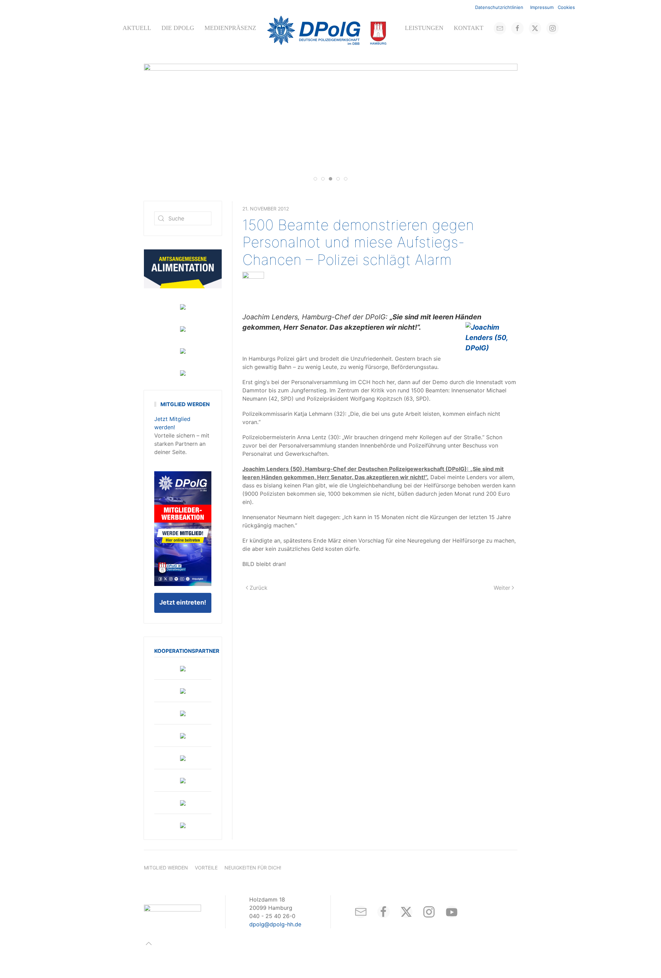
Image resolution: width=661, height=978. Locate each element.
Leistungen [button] (424, 27)
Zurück (258, 587)
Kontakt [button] (468, 27)
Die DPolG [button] (177, 27)
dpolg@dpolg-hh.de (275, 924)
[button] (149, 943)
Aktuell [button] (137, 27)
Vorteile (206, 868)
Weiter (502, 587)
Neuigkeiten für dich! (252, 868)
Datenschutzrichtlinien (499, 7)
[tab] (315, 179)
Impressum (542, 7)
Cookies (566, 7)
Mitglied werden (166, 868)
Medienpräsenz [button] (230, 27)
